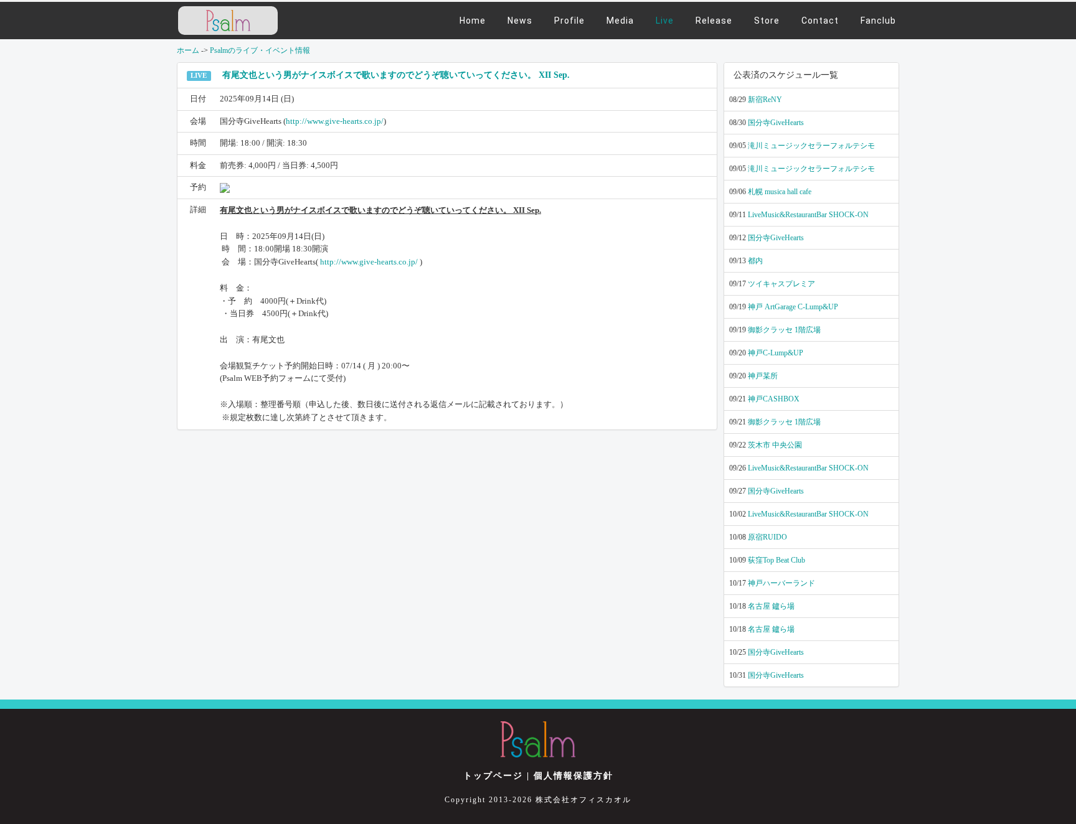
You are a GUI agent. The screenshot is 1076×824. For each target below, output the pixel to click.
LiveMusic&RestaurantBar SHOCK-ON (808, 214)
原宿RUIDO (767, 537)
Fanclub (878, 21)
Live (665, 21)
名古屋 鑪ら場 (771, 606)
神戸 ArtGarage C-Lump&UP (793, 306)
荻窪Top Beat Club (776, 560)
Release (714, 21)
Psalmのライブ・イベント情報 (260, 50)
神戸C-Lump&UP (775, 353)
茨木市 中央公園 (775, 445)
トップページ (493, 775)
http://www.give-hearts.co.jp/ (335, 121)
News (519, 21)
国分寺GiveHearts (776, 122)
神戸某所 (763, 376)
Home (473, 21)
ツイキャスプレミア (781, 283)
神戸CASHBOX (774, 399)
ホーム (188, 50)
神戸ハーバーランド (781, 583)
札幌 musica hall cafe (779, 191)
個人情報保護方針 (573, 775)
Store (767, 21)
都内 (755, 260)
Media (620, 21)
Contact (820, 21)
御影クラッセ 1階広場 (784, 329)
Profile (569, 21)
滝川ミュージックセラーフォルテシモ (811, 145)
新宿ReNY (765, 99)
